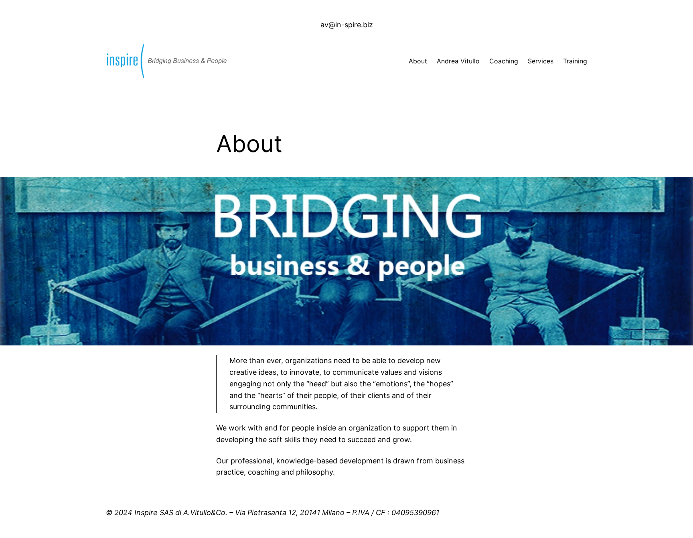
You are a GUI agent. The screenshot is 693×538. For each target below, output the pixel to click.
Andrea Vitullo (458, 61)
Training (575, 61)
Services (540, 61)
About (418, 61)
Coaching (503, 61)
